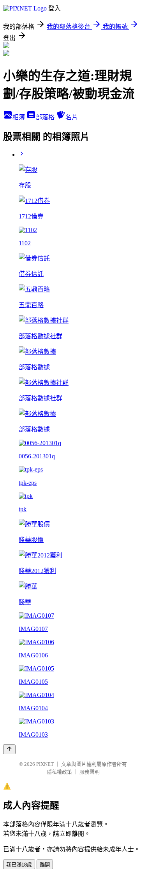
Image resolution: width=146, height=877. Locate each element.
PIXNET (45, 764)
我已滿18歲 (19, 865)
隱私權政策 (59, 772)
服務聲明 (89, 772)
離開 (45, 865)
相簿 (19, 117)
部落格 (46, 117)
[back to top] (9, 749)
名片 (71, 117)
